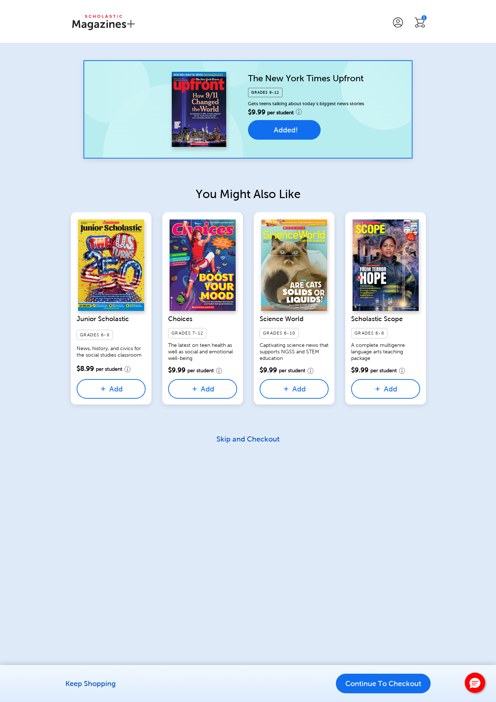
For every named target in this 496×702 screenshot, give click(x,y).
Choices (180, 319)
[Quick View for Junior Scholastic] (111, 265)
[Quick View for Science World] (294, 265)
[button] (398, 22)
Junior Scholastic (103, 319)
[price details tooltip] (299, 111)
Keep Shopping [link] (90, 683)
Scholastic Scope (377, 319)
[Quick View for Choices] (203, 265)
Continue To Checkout (383, 683)
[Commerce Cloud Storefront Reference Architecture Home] (103, 22)
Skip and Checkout (248, 439)
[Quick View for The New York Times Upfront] (199, 109)
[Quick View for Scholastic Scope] (386, 265)
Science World (282, 319)
